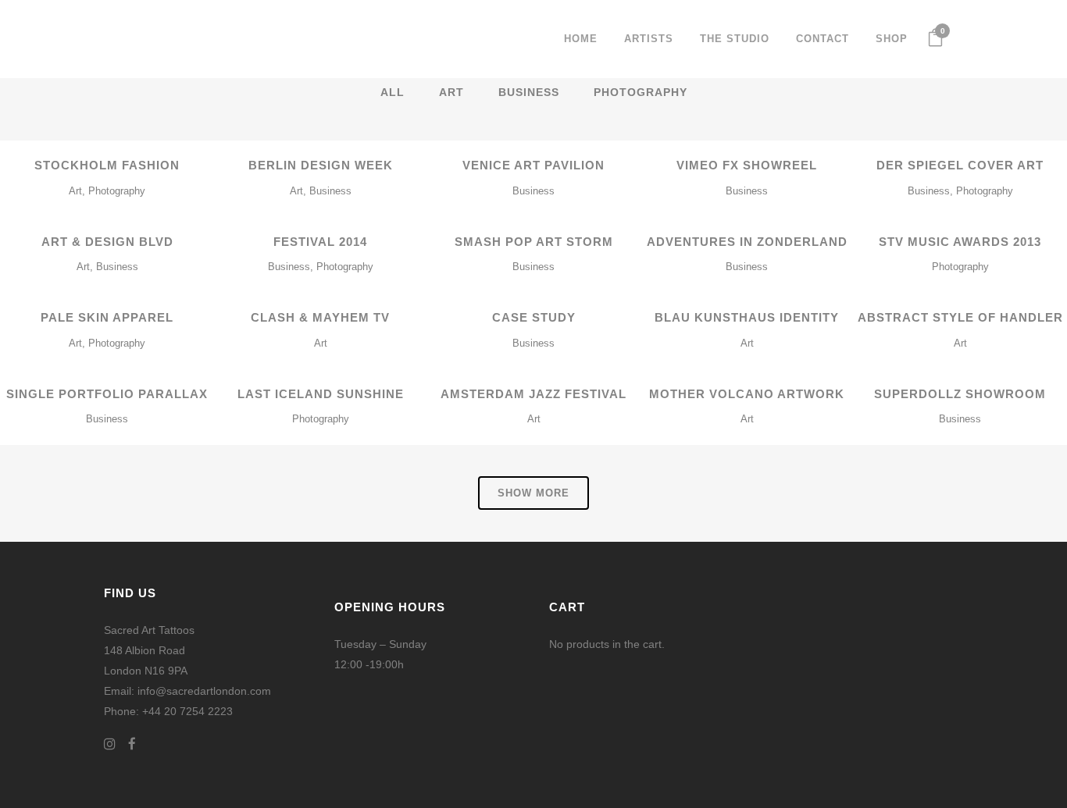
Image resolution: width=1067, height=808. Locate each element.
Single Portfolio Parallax (107, 393)
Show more (533, 493)
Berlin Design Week (320, 165)
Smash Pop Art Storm (534, 241)
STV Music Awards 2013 (960, 241)
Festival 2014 (320, 241)
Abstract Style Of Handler (960, 317)
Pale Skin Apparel (107, 317)
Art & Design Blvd (107, 241)
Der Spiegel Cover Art (960, 165)
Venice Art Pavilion (533, 165)
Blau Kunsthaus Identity (747, 317)
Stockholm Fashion (107, 165)
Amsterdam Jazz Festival (533, 393)
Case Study (534, 317)
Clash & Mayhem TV (320, 317)
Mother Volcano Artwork (746, 393)
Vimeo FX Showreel (746, 165)
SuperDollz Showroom (960, 393)
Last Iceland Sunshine (320, 393)
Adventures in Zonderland (747, 241)
